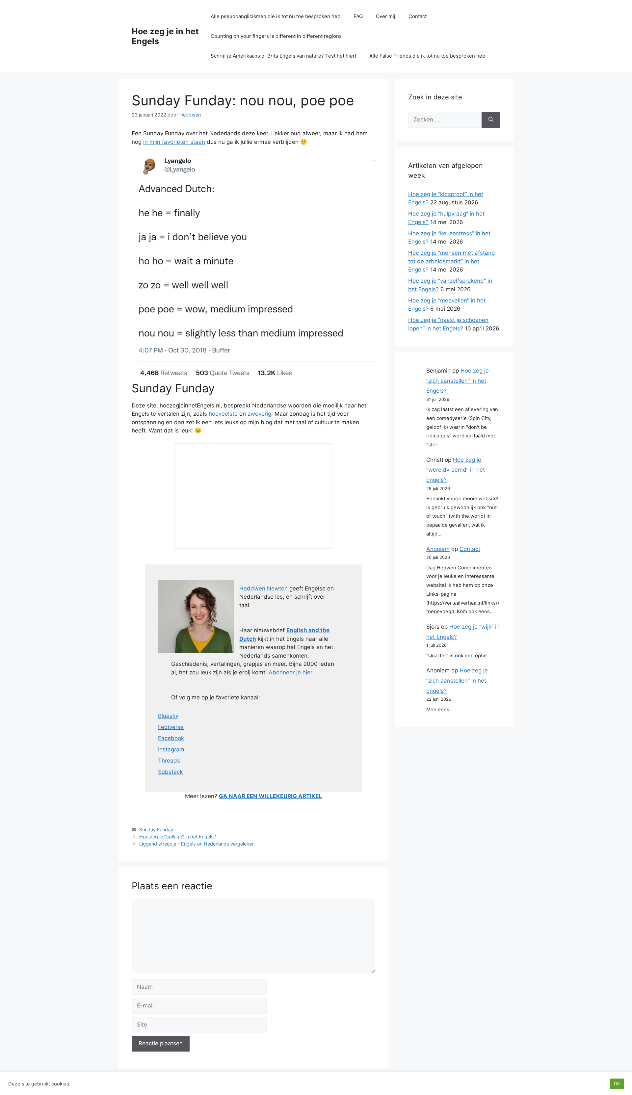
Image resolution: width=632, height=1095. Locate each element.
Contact (417, 16)
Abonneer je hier (290, 672)
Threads (169, 760)
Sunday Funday (156, 829)
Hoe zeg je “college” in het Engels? (177, 836)
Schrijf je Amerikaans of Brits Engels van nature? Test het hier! (283, 56)
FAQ (358, 16)
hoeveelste (223, 413)
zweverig (259, 413)
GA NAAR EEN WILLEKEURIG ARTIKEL (270, 796)
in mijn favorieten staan (174, 142)
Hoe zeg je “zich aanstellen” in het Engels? (457, 380)
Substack (170, 772)
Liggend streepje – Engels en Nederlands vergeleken (196, 844)
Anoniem (438, 549)
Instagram (171, 749)
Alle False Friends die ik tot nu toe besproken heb (427, 56)
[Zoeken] (491, 120)
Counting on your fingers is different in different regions (276, 36)
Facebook (171, 738)
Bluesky (168, 716)
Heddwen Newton (263, 588)
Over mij (385, 16)
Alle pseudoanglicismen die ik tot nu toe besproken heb (275, 16)
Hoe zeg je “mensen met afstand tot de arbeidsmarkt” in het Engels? (451, 261)
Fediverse (171, 727)
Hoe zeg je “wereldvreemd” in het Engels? (455, 469)
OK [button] (617, 1083)
